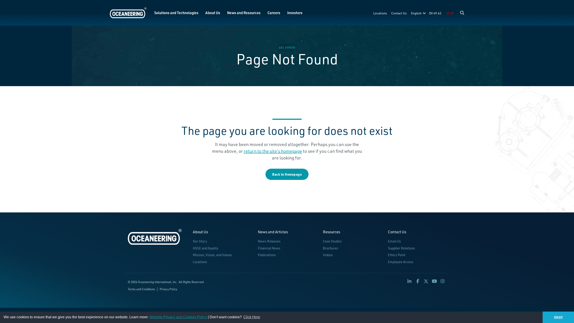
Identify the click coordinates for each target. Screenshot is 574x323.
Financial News (269, 248)
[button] (462, 12)
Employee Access (400, 262)
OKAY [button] (558, 317)
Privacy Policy (168, 289)
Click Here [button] (251, 317)
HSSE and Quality (205, 248)
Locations (380, 13)
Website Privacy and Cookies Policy (178, 317)
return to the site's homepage (273, 151)
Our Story (200, 241)
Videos (328, 255)
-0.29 (450, 13)
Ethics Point (396, 255)
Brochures (330, 248)
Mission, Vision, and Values (212, 255)
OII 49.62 (435, 13)
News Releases (269, 241)
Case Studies (332, 241)
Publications (267, 255)
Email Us (394, 241)
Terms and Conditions (141, 289)
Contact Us (399, 13)
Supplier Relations (401, 248)
